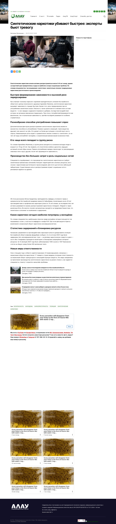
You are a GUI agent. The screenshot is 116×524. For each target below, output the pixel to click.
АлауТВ (65, 16)
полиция (53, 306)
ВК (51, 332)
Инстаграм (18, 335)
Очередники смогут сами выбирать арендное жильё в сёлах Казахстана (45, 287)
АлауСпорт (74, 16)
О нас (41, 16)
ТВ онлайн (50, 16)
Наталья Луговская (17, 33)
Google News (30, 332)
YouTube (21, 332)
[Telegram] (17, 71)
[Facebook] (102, 11)
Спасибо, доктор (86, 16)
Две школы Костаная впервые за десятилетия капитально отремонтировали (46, 277)
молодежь (29, 306)
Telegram (31, 337)
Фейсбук (67, 332)
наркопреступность (41, 306)
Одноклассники (57, 332)
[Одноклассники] (97, 11)
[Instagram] (99, 11)
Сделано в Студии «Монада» (18, 521)
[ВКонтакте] (94, 11)
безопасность (19, 306)
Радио (58, 16)
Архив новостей (46, 512)
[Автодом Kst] (4, 262)
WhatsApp (23, 337)
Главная (33, 16)
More (69, 326)
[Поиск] (105, 16)
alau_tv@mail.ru (52, 509)
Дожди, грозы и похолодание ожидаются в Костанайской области (43, 267)
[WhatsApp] (20, 71)
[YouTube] (104, 11)
